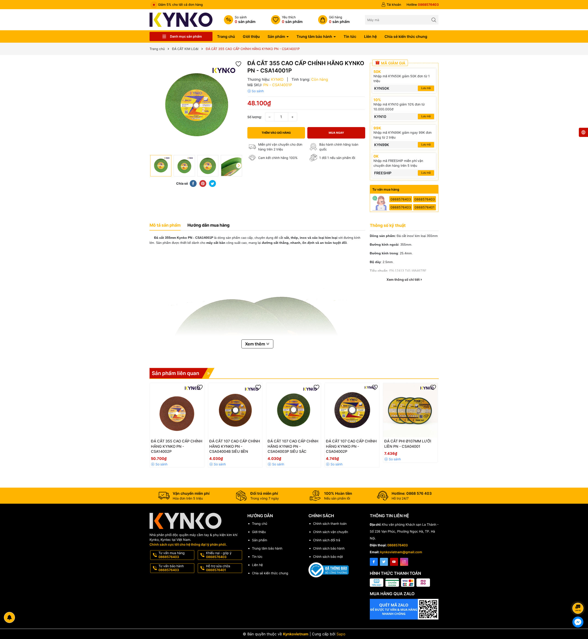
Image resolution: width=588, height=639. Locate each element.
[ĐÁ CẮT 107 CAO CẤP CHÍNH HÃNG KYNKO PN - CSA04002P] (352, 410)
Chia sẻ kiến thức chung (405, 36)
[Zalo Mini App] (404, 609)
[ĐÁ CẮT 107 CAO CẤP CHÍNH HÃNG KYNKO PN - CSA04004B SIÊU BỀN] (235, 410)
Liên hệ (370, 36)
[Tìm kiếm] (434, 19)
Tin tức (350, 36)
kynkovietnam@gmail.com (401, 552)
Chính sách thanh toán (330, 523)
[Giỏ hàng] (334, 19)
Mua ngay (336, 132)
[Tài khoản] (391, 4)
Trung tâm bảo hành (315, 36)
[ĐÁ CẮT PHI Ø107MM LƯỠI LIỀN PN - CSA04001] (410, 410)
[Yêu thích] (286, 19)
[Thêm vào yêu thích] (238, 64)
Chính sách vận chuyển (330, 532)
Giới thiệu (251, 36)
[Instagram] (404, 562)
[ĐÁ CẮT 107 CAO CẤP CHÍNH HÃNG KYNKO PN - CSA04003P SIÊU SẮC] (293, 410)
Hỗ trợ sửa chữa (218, 568)
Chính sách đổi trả (326, 540)
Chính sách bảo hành (329, 548)
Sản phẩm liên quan (175, 373)
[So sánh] (239, 19)
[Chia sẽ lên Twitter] (212, 183)
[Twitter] (384, 562)
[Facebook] (374, 562)
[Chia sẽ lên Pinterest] (202, 183)
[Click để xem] (196, 106)
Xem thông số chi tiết (403, 279)
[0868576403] (423, 4)
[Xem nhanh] (191, 443)
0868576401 (425, 207)
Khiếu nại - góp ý (219, 555)
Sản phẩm (277, 36)
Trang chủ (226, 36)
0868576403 (400, 199)
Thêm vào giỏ (172, 443)
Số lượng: (254, 117)
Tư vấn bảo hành (171, 568)
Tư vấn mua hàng (171, 555)
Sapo (340, 634)
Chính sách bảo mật (328, 556)
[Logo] (181, 19)
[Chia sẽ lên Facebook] (193, 183)
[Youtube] (394, 562)
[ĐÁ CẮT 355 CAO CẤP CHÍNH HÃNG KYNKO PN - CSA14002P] (177, 410)
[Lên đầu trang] (579, 596)
